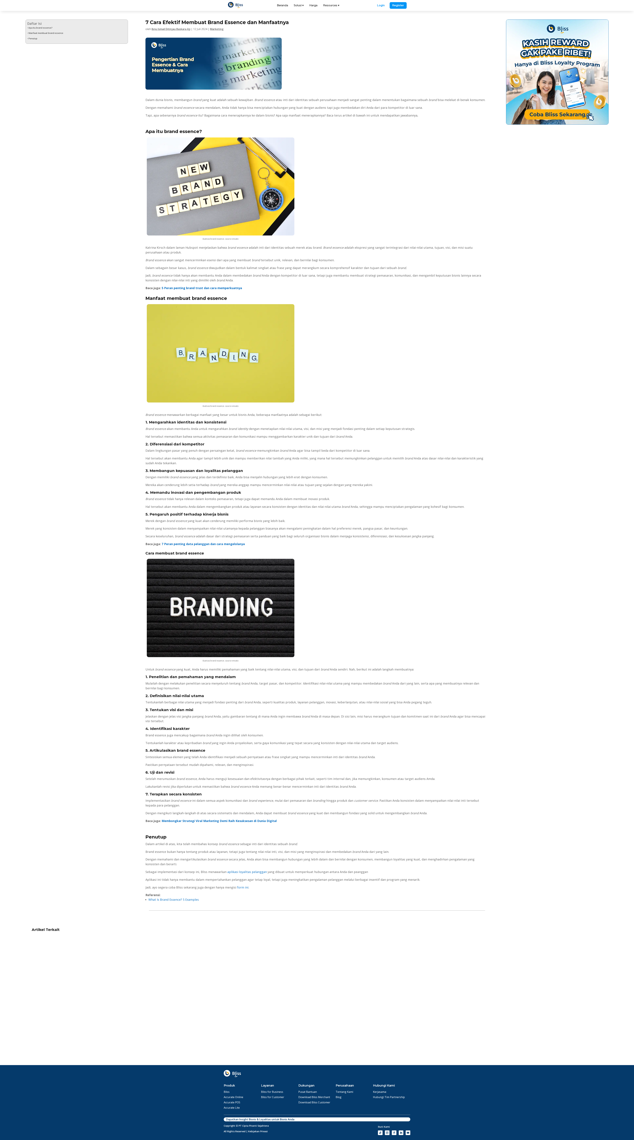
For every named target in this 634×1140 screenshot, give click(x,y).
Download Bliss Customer (314, 1102)
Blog (338, 1097)
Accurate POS (232, 1102)
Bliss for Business (272, 1092)
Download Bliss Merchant (314, 1097)
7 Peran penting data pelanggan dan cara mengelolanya (203, 544)
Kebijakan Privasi (258, 1131)
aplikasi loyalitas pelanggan (247, 872)
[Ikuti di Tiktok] (380, 1132)
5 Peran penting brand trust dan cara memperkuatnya (202, 288)
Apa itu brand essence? (40, 27)
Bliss (226, 1092)
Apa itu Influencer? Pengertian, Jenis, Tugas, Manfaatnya (76, 1031)
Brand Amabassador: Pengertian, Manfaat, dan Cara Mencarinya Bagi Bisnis (283, 1031)
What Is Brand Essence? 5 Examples (173, 900)
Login (381, 5)
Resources (331, 5)
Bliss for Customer (272, 1097)
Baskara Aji (75, 1046)
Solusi (299, 5)
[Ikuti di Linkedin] (401, 1132)
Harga (313, 5)
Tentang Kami (344, 1092)
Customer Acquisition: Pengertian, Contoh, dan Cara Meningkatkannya (472, 1031)
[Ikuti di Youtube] (408, 1132)
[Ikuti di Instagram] (387, 1132)
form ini (242, 887)
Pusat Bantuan (307, 1092)
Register (398, 5)
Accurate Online (233, 1097)
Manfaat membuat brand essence (45, 33)
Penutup (32, 38)
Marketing (216, 29)
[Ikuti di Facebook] (394, 1132)
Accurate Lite (232, 1107)
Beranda (282, 5)
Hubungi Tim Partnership (389, 1097)
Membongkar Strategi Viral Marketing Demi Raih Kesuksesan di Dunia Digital (219, 821)
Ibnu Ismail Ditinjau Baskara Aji (171, 29)
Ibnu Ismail (57, 1046)
